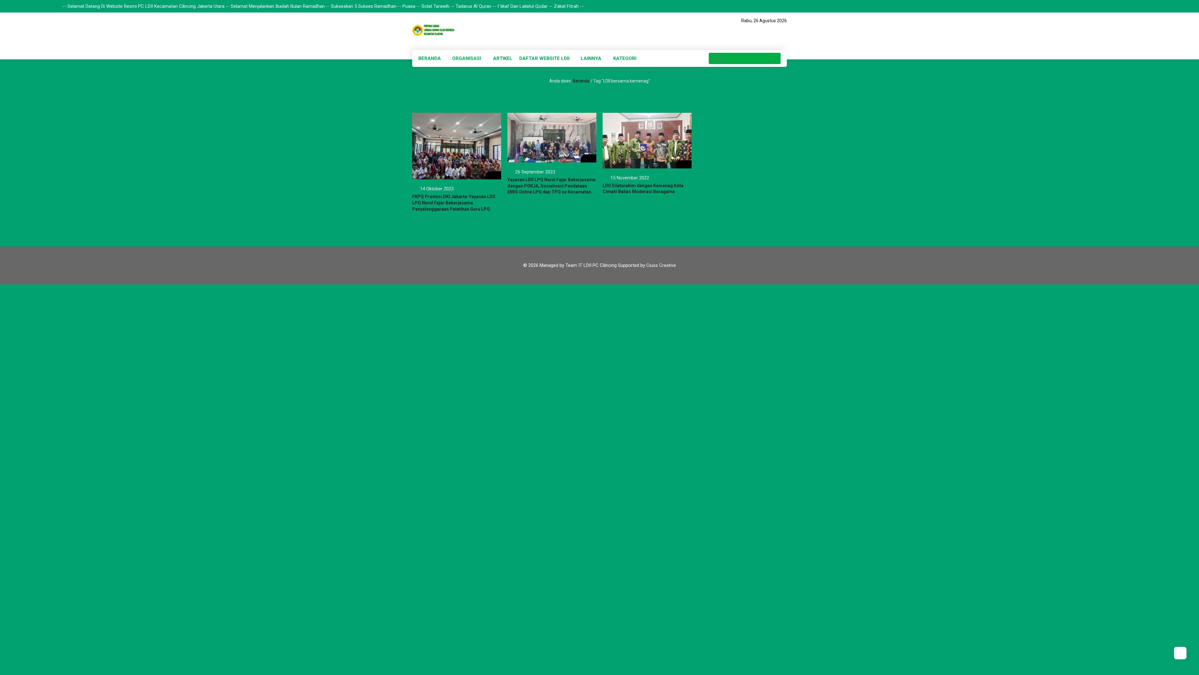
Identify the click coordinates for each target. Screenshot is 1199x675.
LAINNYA (591, 58)
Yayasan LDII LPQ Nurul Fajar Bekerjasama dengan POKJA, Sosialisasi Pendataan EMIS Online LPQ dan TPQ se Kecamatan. (551, 185)
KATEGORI (624, 58)
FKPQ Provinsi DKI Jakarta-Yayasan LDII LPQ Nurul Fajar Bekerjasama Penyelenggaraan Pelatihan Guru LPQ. (453, 202)
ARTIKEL (502, 58)
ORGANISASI (466, 58)
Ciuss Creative (661, 265)
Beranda (581, 80)
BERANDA (429, 58)
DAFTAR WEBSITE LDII (544, 58)
